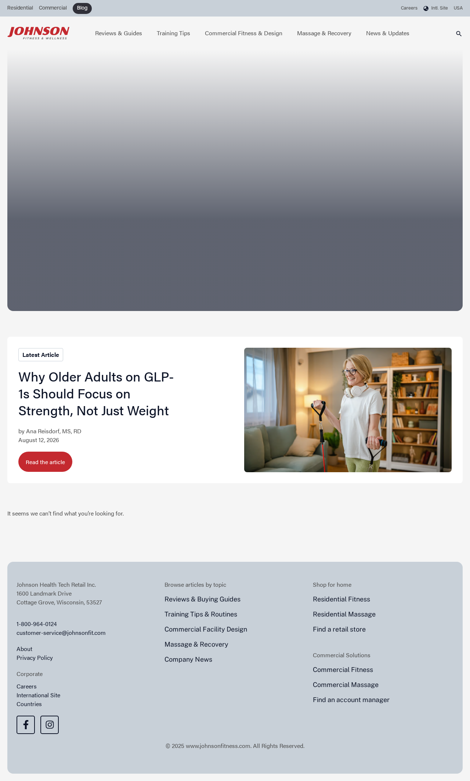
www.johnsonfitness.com (218, 745)
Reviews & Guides (118, 33)
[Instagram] (49, 725)
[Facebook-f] (26, 725)
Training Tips (173, 33)
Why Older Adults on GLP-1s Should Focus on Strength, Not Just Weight (96, 392)
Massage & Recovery (324, 33)
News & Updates (387, 33)
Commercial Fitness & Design (243, 33)
